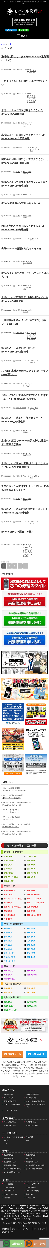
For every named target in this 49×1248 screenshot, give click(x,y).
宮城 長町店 (31, 869)
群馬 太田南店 (8, 894)
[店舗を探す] (13, 1241)
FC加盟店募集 (30, 1197)
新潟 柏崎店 (31, 937)
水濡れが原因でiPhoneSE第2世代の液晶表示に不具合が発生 (24, 442)
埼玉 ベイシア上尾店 (34, 899)
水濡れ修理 (27, 555)
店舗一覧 (7, 1197)
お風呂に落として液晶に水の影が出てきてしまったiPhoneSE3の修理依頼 (24, 397)
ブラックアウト (27, 123)
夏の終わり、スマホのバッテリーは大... (15, 790)
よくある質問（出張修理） (35, 1168)
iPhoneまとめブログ (10, 1194)
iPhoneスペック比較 (32, 1191)
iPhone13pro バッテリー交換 (12, 834)
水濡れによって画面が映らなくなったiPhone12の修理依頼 (22, 112)
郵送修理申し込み (32, 1162)
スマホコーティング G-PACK (13, 1137)
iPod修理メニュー (10, 1125)
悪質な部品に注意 (10, 1101)
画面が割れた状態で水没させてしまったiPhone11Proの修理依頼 (23, 227)
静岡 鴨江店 (31, 932)
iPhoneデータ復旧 (32, 1125)
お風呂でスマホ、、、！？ (11, 819)
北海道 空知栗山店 (10, 860)
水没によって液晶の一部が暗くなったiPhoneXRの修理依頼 (22, 420)
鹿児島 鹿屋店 (8, 1006)
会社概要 (5, 1229)
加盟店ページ (7, 1232)
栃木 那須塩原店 (9, 915)
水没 (34, 72)
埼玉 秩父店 (8, 903)
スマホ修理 (27, 548)
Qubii (5, 1143)
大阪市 (25, 552)
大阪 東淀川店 (8, 971)
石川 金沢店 (8, 945)
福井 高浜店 (31, 949)
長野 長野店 (8, 928)
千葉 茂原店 (8, 919)
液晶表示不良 (27, 455)
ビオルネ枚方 (27, 287)
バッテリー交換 (27, 550)
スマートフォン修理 (27, 546)
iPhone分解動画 (9, 1187)
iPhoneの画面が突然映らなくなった (21, 203)
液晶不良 (25, 311)
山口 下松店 (31, 992)
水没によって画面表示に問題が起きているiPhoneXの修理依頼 (24, 299)
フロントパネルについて (12, 1104)
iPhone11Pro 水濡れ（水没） (17, 531)
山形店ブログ (20, 69)
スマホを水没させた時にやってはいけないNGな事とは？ (24, 372)
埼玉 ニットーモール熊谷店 (13, 899)
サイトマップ (39, 1229)
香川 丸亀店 (31, 988)
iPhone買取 (29, 1137)
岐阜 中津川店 (8, 953)
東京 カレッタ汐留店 (34, 915)
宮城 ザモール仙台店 (11, 877)
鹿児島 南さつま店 (10, 1010)
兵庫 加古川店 (32, 975)
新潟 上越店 (8, 941)
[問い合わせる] (35, 1241)
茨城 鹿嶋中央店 (32, 907)
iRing (27, 1140)
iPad (28, 333)
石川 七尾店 (31, 941)
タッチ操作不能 (31, 335)
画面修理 (32, 102)
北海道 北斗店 (32, 856)
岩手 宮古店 (8, 869)
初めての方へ (8, 1094)
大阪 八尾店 (31, 971)
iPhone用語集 (8, 1184)
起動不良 (25, 173)
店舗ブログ (29, 1194)
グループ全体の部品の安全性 (35, 1101)
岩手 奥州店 (31, 865)
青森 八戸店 (31, 860)
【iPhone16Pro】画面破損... (11, 798)
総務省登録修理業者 (32, 1094)
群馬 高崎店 (31, 890)
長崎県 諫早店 (32, 1002)
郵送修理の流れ (31, 1155)
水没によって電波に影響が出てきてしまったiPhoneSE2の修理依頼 (24, 465)
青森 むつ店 (8, 865)
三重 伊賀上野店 (9, 961)
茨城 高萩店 (8, 911)
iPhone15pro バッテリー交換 (12, 805)
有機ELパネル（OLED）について (35, 1106)
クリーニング (8, 1098)
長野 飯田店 (8, 932)
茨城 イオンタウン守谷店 (12, 907)
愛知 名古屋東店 (9, 957)
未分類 (18, 123)
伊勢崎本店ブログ (21, 147)
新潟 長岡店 (8, 937)
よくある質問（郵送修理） (13, 1168)
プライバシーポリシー (21, 1229)
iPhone (29, 69)
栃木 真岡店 (31, 911)
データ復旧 (31, 97)
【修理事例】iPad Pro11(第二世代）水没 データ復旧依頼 (25, 322)
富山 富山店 (31, 945)
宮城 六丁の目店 (32, 873)
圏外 (36, 476)
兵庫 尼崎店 (8, 975)
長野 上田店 (31, 928)
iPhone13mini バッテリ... (10, 826)
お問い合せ (29, 1158)
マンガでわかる (31, 1098)
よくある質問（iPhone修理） (35, 1165)
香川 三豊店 (8, 992)
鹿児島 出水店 (32, 1006)
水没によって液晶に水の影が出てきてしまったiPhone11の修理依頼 (24, 511)
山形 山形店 (31, 877)
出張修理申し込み (10, 1165)
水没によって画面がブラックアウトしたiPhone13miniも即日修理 (23, 136)
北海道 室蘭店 (8, 856)
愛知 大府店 (31, 953)
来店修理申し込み (10, 1162)
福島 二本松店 (8, 881)
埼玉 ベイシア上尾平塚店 (35, 903)
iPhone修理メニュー (10, 1122)
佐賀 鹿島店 (8, 1002)
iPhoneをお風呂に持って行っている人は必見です (25, 275)
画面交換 (32, 409)
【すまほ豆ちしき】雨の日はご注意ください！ (24, 83)
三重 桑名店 (31, 957)
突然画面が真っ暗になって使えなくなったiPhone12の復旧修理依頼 (24, 161)
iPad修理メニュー (32, 1122)
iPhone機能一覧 (9, 1191)
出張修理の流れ (9, 1158)
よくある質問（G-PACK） (12, 1172)
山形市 (33, 98)
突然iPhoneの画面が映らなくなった (21, 248)
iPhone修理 (31, 95)
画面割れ (32, 240)
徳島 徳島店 (8, 988)
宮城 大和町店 (8, 873)
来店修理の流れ (9, 1155)
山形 (30, 72)
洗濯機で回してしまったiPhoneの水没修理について (25, 58)
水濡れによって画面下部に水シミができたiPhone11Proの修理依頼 (24, 184)
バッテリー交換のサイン (10, 812)
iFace (5, 1140)
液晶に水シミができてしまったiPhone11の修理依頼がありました (25, 488)
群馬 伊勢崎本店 (9, 890)
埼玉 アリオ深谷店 (33, 894)
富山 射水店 (8, 949)
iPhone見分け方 (31, 1187)
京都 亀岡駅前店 (9, 979)
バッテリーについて (10, 1110)
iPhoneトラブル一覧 (32, 1184)
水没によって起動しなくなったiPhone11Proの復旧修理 (18, 350)
